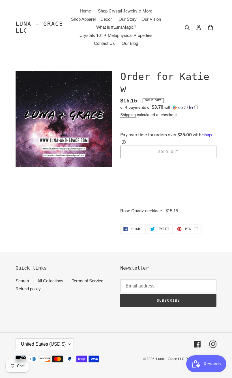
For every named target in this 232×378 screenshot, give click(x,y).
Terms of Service (87, 280)
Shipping (128, 114)
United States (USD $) (43, 344)
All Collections (50, 280)
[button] (159, 107)
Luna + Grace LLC (39, 27)
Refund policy (28, 288)
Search (22, 280)
